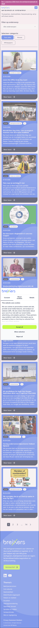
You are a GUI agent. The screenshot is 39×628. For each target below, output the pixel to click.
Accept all (19, 327)
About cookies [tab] (19, 297)
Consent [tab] (7, 297)
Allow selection (19, 332)
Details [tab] (32, 297)
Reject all (19, 336)
